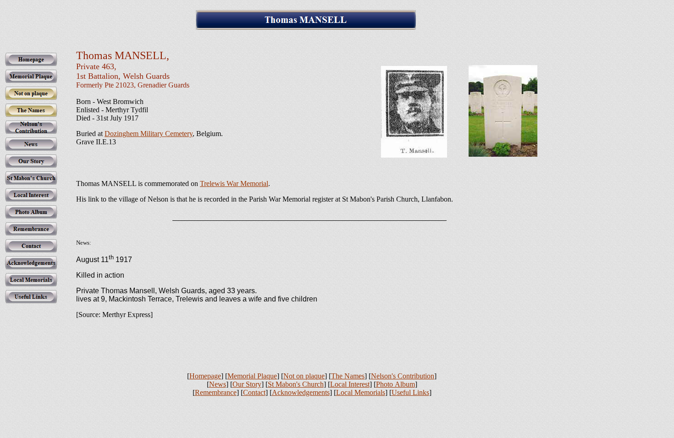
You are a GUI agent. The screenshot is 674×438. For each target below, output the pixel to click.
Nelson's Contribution (402, 376)
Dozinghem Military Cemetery (149, 133)
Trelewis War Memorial (234, 183)
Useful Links (410, 392)
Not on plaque (304, 376)
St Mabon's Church (296, 384)
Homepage (205, 376)
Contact (254, 392)
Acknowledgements (301, 392)
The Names (348, 376)
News (217, 384)
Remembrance (216, 392)
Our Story (246, 384)
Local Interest (350, 384)
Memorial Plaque (252, 376)
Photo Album (395, 384)
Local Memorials (360, 392)
